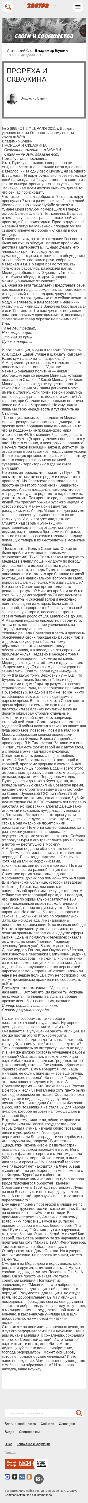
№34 (25, 1463)
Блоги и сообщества (20, 1424)
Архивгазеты (41, 1464)
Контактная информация (33, 1444)
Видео (9, 1432)
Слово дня (67, 1424)
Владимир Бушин (51, 51)
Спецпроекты (29, 1432)
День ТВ (10, 1452)
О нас (8, 1444)
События (47, 1424)
